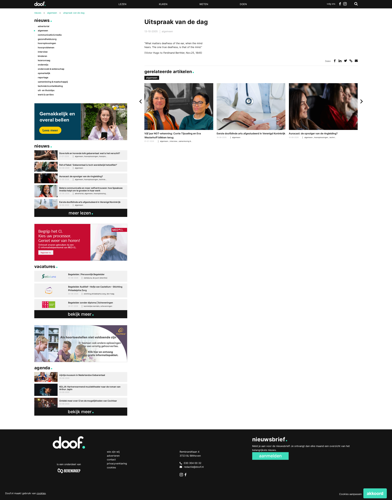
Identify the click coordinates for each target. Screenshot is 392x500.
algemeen (167, 31)
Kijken (163, 4)
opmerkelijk (44, 73)
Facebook (340, 4)
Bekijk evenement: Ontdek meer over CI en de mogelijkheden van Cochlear (80, 403)
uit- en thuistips (46, 90)
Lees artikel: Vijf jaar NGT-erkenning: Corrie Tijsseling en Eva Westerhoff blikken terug (178, 113)
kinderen (42, 56)
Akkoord (375, 493)
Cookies (111, 467)
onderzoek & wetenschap (51, 69)
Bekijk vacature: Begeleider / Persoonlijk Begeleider (80, 276)
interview (174, 141)
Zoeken (356, 4)
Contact (111, 459)
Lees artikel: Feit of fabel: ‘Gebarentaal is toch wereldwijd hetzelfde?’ (80, 167)
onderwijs (43, 64)
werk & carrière (46, 94)
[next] (361, 101)
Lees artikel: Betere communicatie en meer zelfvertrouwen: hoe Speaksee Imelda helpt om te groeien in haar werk (80, 191)
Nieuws (42, 20)
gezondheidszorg (47, 39)
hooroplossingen (321, 137)
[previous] (141, 101)
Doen (243, 4)
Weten (203, 4)
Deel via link (350, 60)
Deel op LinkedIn (340, 60)
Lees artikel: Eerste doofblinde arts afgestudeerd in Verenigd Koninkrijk (251, 111)
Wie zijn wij (113, 451)
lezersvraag (44, 60)
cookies (41, 493)
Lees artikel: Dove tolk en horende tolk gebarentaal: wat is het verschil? (80, 155)
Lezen (122, 4)
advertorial (43, 26)
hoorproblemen (46, 47)
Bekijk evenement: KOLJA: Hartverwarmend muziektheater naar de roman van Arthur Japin (80, 390)
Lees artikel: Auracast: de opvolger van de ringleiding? (323, 111)
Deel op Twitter (345, 60)
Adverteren (113, 455)
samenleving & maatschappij (190, 141)
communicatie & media (50, 34)
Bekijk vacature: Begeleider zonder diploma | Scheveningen (80, 304)
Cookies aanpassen (350, 494)
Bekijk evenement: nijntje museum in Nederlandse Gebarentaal (80, 377)
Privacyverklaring (117, 463)
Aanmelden (270, 455)
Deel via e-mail (356, 60)
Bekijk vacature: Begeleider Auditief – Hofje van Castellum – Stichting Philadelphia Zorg (80, 290)
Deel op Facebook (334, 60)
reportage (43, 77)
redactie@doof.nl (194, 466)
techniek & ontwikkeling (50, 86)
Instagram (345, 4)
